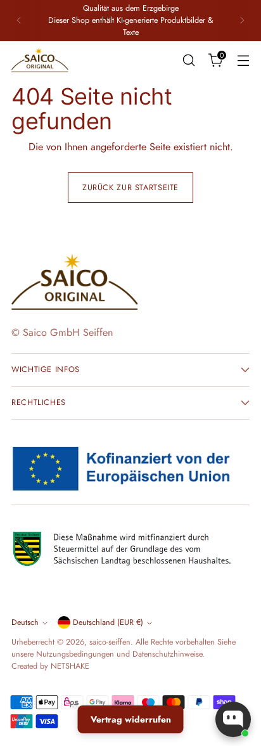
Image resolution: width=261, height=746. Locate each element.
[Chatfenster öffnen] (233, 719)
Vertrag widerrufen (131, 719)
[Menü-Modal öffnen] (243, 60)
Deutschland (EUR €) (108, 622)
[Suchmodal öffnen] (188, 60)
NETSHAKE (70, 666)
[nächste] (242, 20)
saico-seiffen (109, 642)
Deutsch (25, 622)
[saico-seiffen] (39, 60)
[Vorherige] (19, 20)
